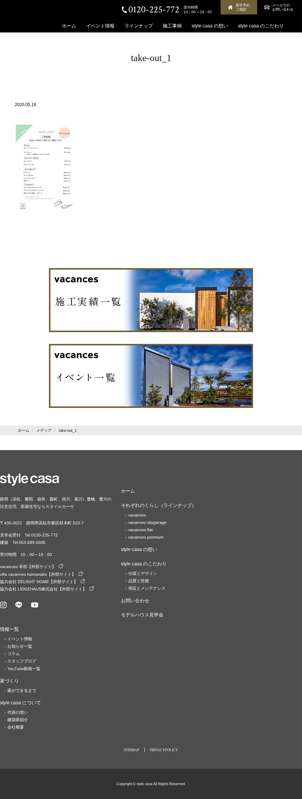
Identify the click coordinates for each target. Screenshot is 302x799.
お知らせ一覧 (19, 646)
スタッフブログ (21, 661)
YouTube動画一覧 (23, 668)
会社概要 (71, 41)
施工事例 (172, 25)
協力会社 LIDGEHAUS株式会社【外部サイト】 (43, 589)
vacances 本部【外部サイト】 (28, 566)
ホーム (69, 25)
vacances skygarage (147, 522)
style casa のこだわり (261, 25)
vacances (137, 515)
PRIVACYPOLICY (164, 750)
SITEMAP (131, 750)
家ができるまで (21, 690)
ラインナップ (138, 25)
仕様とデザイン (142, 573)
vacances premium (146, 537)
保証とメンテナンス (146, 588)
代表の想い (17, 712)
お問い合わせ (135, 600)
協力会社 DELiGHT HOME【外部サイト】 (39, 581)
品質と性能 (138, 580)
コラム (13, 653)
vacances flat (140, 529)
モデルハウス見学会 (142, 614)
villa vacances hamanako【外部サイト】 (38, 574)
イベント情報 (100, 25)
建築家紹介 (17, 719)
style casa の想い (210, 25)
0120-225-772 (153, 9)
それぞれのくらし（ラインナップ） (158, 505)
